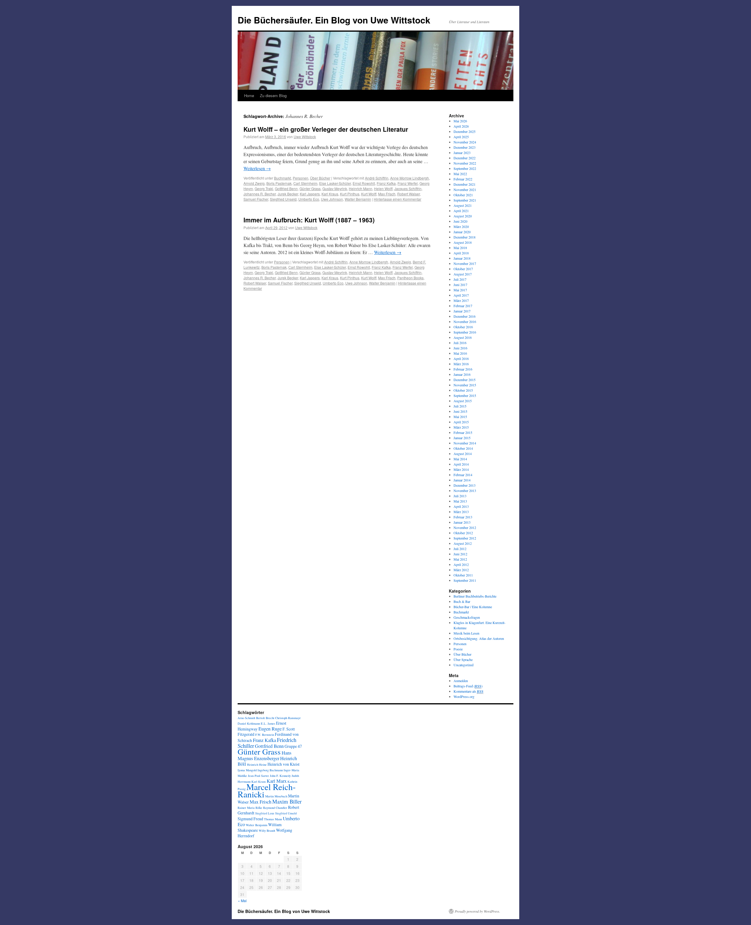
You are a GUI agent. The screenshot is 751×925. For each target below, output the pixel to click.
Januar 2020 (462, 231)
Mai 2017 (460, 290)
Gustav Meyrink (334, 188)
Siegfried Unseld (283, 199)
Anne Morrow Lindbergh (409, 177)
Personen (300, 177)
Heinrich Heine (257, 764)
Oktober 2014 (463, 448)
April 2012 (461, 564)
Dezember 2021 (465, 184)
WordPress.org (464, 696)
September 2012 (465, 538)
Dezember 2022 (465, 157)
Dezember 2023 (465, 147)
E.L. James (268, 723)
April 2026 (461, 126)
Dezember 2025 (465, 131)
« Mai (242, 900)
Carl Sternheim (305, 183)
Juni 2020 (460, 221)
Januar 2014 (462, 480)
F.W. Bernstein (264, 735)
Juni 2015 (460, 411)
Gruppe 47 (293, 746)
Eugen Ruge (270, 729)
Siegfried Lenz (264, 813)
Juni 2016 (460, 348)
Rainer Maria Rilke (250, 808)
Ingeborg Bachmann (270, 770)
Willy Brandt (267, 830)
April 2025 (461, 136)
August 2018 (463, 242)
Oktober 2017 (463, 268)
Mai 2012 (460, 559)
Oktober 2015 (463, 390)
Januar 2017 (462, 311)
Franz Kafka (386, 183)
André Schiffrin (376, 177)
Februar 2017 (463, 305)
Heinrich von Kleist (284, 764)
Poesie (458, 649)
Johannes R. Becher (259, 193)
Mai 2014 (460, 458)
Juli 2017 (460, 279)
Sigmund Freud (250, 818)
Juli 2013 (460, 495)
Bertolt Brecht (265, 718)
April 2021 (461, 210)
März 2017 (461, 300)
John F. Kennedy (280, 776)
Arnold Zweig (254, 183)
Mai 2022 (460, 173)
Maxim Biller (287, 801)
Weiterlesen (257, 168)
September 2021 (465, 200)
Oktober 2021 (463, 194)
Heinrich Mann (360, 188)
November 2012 (465, 527)
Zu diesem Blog (273, 95)
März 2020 (461, 226)
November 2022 (465, 163)
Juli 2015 (460, 406)
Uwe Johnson (332, 199)
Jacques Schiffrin (408, 188)
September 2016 (465, 332)
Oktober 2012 (463, 532)
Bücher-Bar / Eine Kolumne (473, 606)
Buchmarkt (282, 177)
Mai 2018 (460, 247)
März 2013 (461, 511)
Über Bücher (320, 177)
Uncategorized (463, 664)
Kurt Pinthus (349, 193)
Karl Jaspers (310, 193)
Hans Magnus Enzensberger (264, 756)
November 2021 (465, 189)
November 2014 (465, 443)
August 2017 (463, 274)
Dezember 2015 (465, 379)
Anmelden (461, 680)
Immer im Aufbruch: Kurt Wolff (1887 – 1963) (309, 219)
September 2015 (465, 395)
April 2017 (461, 295)
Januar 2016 (462, 374)
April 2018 (461, 253)
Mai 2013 (460, 501)
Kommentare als (468, 691)
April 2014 (461, 464)
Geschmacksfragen (467, 617)
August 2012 (463, 543)
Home (249, 95)
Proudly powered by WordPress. (477, 911)
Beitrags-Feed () (468, 686)
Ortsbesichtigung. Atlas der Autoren (479, 638)
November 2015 (465, 385)
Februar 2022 (463, 179)
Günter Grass (310, 188)
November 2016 (465, 321)
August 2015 (463, 400)
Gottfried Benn (286, 188)
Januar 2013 (462, 522)
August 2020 (463, 216)
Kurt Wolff (368, 193)
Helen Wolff (383, 188)
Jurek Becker (288, 193)
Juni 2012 (460, 554)
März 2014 (461, 469)
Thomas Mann (273, 819)
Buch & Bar (462, 601)
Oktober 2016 (463, 326)
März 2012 (461, 569)
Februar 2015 (463, 432)
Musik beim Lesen (466, 633)
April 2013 (461, 506)
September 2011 (465, 580)
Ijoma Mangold (247, 770)
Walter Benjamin (358, 199)
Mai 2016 (460, 353)
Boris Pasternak (279, 183)
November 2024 (465, 142)
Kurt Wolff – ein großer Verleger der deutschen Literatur (325, 129)
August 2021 (463, 205)
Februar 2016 (463, 369)
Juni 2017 (460, 284)
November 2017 (465, 263)
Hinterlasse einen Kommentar (397, 199)
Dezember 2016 (465, 316)
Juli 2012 (460, 548)
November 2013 (465, 490)
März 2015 (461, 427)
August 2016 (463, 337)
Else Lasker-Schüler (335, 183)
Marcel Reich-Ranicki (267, 790)
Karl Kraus (330, 193)
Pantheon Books (410, 277)
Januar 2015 (462, 437)
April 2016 (461, 358)
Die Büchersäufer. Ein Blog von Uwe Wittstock (334, 19)
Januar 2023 (462, 152)
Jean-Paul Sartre (258, 776)
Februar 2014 (463, 474)
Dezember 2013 (465, 485)
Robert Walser (408, 193)
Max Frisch (386, 193)
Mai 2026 (460, 121)
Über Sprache (463, 659)
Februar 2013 (463, 517)
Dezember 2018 (465, 237)
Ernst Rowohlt (364, 183)
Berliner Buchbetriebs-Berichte (475, 596)
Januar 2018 (462, 258)
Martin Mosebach (276, 796)
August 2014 (463, 453)
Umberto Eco (308, 199)
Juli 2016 (460, 342)
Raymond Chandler (275, 808)
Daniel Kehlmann (249, 723)
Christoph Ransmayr (288, 718)
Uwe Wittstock (305, 136)
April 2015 (461, 422)
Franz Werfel (408, 183)
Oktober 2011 (463, 575)
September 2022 (465, 168)
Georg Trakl (264, 188)
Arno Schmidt (246, 718)
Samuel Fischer (255, 199)
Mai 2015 (460, 416)
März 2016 (461, 363)
